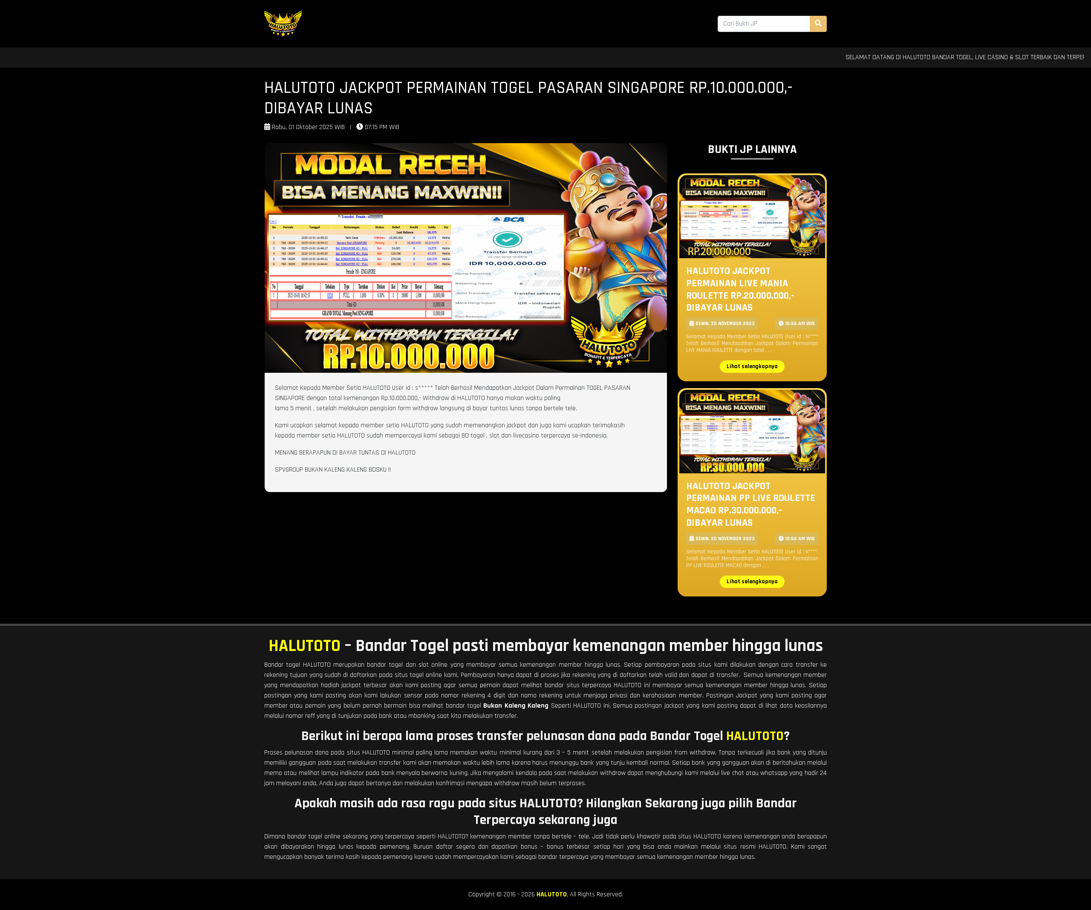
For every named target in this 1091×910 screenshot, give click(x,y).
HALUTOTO (304, 646)
